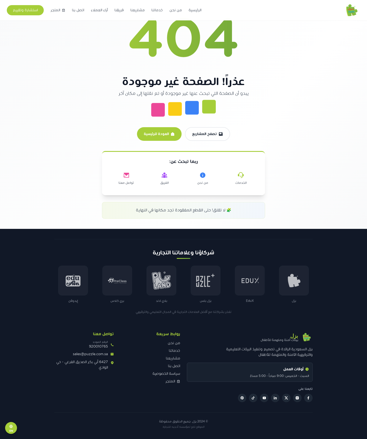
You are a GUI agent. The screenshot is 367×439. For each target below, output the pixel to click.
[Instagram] (297, 398)
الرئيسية (195, 10)
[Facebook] (308, 398)
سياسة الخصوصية (166, 373)
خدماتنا (157, 10)
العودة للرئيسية (156, 134)
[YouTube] (264, 398)
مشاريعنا (137, 10)
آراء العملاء (99, 10)
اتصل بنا (78, 10)
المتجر (170, 381)
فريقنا (119, 10)
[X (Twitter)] (286, 398)
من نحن (175, 10)
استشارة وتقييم (25, 10)
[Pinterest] (242, 398)
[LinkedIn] (275, 398)
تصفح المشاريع (204, 134)
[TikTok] (253, 398)
